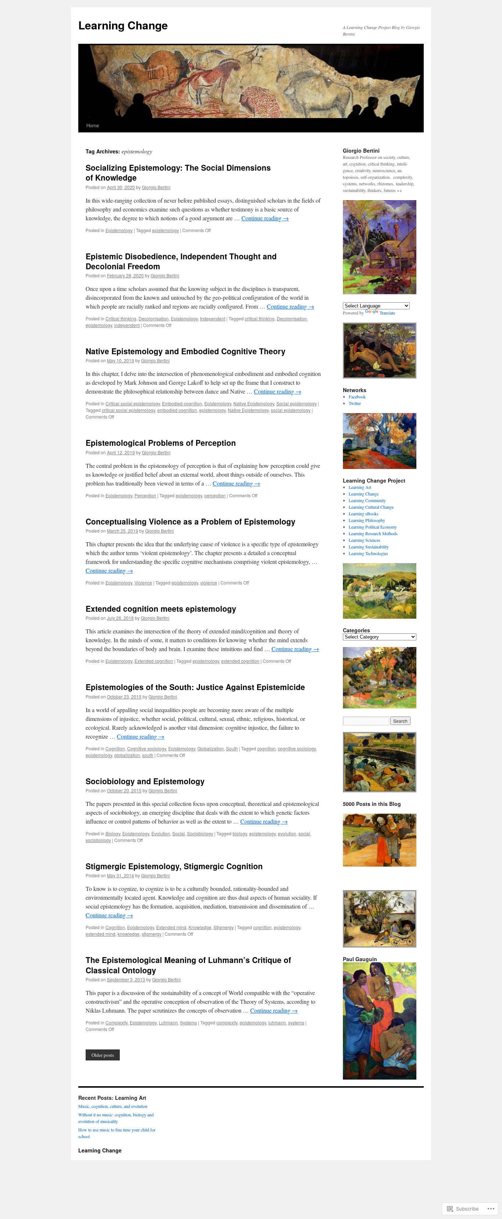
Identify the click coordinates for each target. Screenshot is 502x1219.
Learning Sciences (364, 540)
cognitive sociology (297, 748)
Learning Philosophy (367, 520)
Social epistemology (296, 403)
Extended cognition (154, 661)
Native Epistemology (253, 403)
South (232, 748)
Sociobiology (200, 833)
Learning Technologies (368, 553)
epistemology (165, 230)
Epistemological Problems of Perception (161, 442)
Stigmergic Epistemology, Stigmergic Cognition (174, 865)
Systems (188, 1022)
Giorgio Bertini (156, 187)
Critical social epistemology (132, 403)
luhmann (277, 1022)
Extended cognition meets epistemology (161, 608)
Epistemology (119, 230)
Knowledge (200, 927)
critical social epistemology (128, 410)
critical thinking (260, 318)
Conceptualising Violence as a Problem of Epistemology (190, 521)
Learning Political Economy (373, 527)
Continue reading (265, 218)
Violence (143, 582)
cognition (266, 748)
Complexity (116, 1022)
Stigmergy (224, 927)
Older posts (103, 1055)
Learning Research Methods (373, 533)
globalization (127, 755)
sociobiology (98, 840)
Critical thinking (120, 318)
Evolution (160, 833)
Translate (387, 313)
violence (208, 582)
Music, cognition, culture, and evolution (112, 1106)
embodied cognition (177, 410)
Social (178, 833)
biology (240, 833)
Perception (145, 495)
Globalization (210, 748)
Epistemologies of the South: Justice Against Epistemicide (195, 686)
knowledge (129, 934)
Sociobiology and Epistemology (145, 780)
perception (215, 495)
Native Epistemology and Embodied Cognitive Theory (186, 350)
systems (296, 1022)
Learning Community (367, 500)
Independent (212, 318)
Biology (112, 833)
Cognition (115, 748)
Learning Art (360, 487)
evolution (287, 833)
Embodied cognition (182, 403)
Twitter (355, 403)
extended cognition (240, 661)
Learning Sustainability (369, 547)
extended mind (100, 934)
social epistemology (291, 410)
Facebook (357, 396)
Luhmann (168, 1022)
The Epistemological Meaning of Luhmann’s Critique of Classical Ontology (188, 964)
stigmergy (151, 934)
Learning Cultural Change (371, 507)
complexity (226, 1022)
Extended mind (171, 927)
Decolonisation (154, 318)
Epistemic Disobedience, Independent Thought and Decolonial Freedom (181, 260)
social (304, 833)
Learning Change (123, 25)
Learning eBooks (364, 513)
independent (127, 325)
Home (92, 125)
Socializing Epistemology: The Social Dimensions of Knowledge (178, 172)
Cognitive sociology (146, 748)
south (147, 755)
